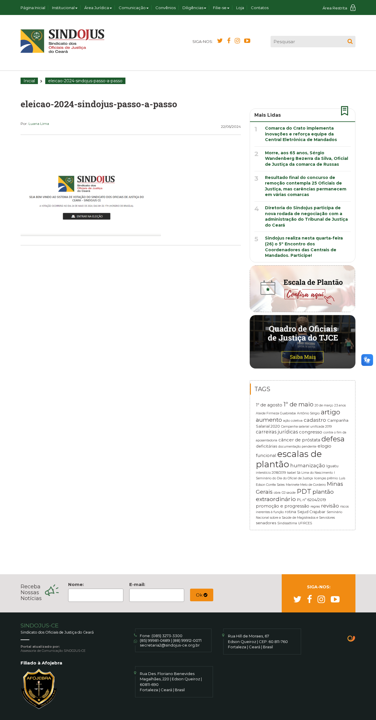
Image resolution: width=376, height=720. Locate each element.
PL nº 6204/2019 (311, 499)
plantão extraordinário (295, 495)
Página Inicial (33, 7)
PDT (304, 491)
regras (315, 506)
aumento (269, 419)
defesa (333, 439)
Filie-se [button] (219, 7)
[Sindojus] (62, 41)
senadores (266, 522)
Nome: (76, 584)
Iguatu (332, 465)
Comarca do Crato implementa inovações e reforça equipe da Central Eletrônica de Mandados (301, 133)
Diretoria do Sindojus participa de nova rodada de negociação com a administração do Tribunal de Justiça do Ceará (306, 216)
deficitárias (266, 446)
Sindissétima (287, 523)
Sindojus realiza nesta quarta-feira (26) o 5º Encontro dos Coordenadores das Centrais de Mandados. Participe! (304, 246)
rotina (290, 511)
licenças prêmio (326, 478)
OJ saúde (289, 493)
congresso (310, 432)
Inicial (29, 80)
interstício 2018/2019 (271, 473)
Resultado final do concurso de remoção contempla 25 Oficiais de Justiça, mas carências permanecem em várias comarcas (305, 186)
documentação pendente (297, 446)
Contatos (259, 7)
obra (277, 493)
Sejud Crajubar (311, 511)
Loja (240, 7)
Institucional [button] (63, 7)
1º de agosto (269, 405)
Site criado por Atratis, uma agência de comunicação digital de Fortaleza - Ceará (351, 639)
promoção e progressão (282, 506)
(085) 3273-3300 (167, 635)
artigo (330, 412)
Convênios (165, 7)
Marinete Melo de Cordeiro (306, 485)
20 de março (324, 405)
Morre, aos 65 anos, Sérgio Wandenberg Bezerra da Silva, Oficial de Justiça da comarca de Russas (306, 158)
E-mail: (137, 584)
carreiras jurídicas (277, 432)
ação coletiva (293, 421)
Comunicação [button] (132, 7)
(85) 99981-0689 (155, 640)
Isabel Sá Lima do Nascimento (310, 473)
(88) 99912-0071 (187, 640)
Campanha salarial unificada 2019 (306, 426)
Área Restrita (335, 8)
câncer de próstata (299, 440)
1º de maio (298, 404)
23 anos (340, 405)
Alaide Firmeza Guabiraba (276, 413)
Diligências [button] (192, 7)
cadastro (315, 420)
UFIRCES (305, 523)
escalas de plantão (289, 459)
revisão (330, 506)
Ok (200, 595)
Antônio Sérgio (308, 413)
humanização (307, 465)
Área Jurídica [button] (96, 7)
